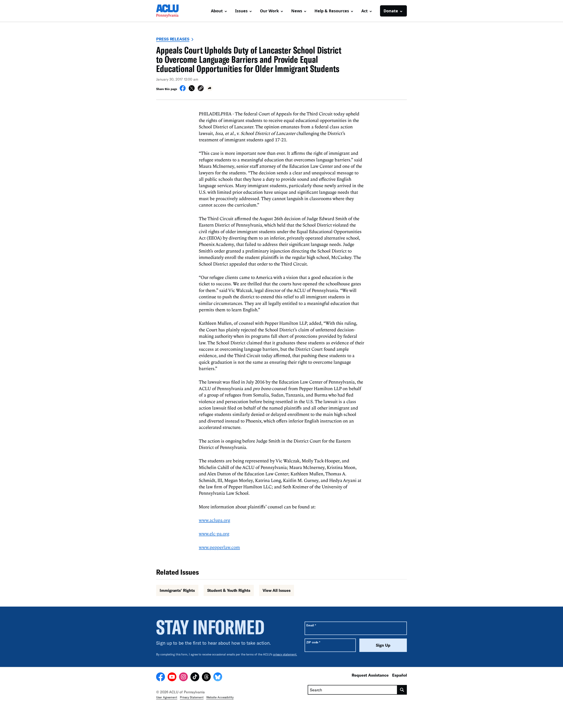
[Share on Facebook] (183, 89)
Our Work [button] (269, 10)
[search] (402, 690)
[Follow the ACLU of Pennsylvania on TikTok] (194, 677)
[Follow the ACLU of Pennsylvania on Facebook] (160, 677)
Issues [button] (241, 10)
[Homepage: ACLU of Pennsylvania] (171, 11)
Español (399, 675)
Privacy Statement (192, 697)
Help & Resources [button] (331, 10)
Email (311, 625)
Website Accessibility (220, 697)
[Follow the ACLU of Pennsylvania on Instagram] (183, 677)
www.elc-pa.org (214, 533)
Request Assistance (370, 675)
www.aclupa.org (214, 520)
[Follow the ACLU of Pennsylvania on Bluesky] (217, 677)
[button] (201, 88)
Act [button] (364, 10)
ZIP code (313, 642)
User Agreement (166, 697)
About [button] (217, 10)
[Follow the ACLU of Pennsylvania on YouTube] (172, 677)
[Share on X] (192, 89)
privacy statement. (285, 654)
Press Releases (172, 39)
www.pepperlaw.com (219, 547)
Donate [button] (391, 10)
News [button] (296, 10)
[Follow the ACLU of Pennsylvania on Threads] (206, 677)
